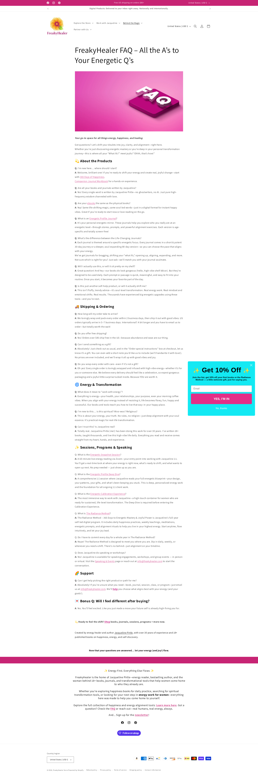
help (115, 589)
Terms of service (120, 770)
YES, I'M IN (221, 398)
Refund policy (91, 770)
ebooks (91, 203)
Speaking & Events (105, 561)
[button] (83, 23)
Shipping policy (135, 770)
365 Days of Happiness (92, 176)
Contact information (153, 770)
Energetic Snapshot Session (105, 454)
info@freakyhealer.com (149, 561)
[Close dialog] (251, 365)
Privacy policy (105, 770)
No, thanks (221, 408)
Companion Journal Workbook (91, 181)
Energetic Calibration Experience (107, 493)
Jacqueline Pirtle (124, 632)
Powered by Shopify (76, 770)
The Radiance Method (98, 513)
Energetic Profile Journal (102, 218)
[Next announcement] (210, 9)
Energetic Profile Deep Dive (104, 474)
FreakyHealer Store (60, 770)
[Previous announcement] (48, 9)
